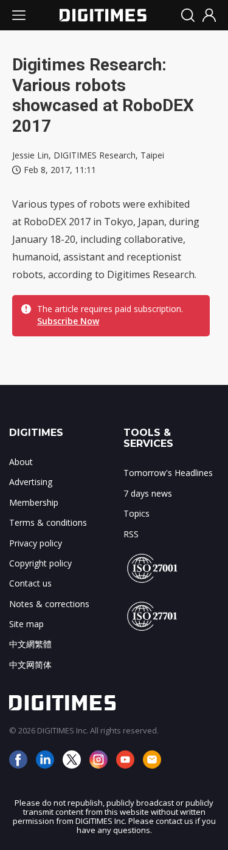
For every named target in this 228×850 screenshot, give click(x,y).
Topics (136, 513)
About (21, 461)
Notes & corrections (49, 604)
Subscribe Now (68, 321)
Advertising (30, 482)
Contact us (30, 583)
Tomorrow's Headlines (168, 472)
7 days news (147, 493)
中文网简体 (30, 664)
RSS (131, 534)
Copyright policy (40, 563)
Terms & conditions (48, 522)
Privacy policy (35, 543)
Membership (33, 502)
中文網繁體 (30, 644)
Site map (26, 624)
